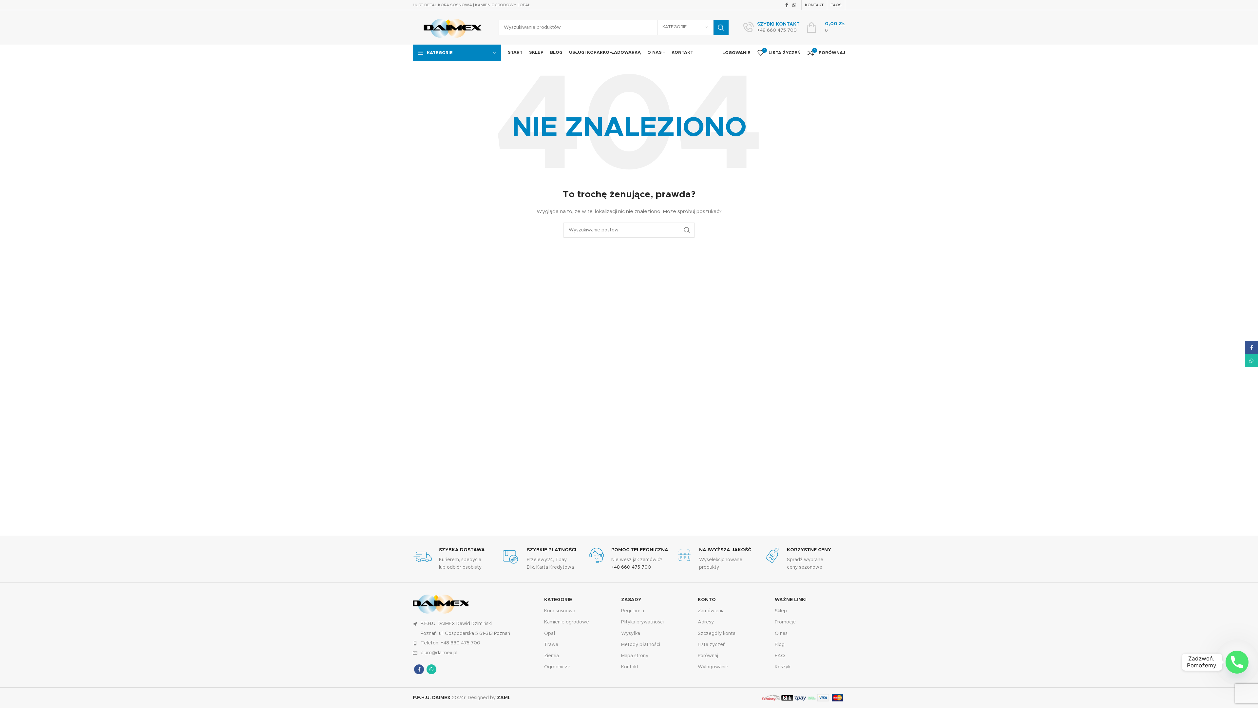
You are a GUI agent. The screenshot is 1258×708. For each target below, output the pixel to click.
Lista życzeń (712, 644)
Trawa (551, 644)
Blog (780, 644)
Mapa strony (634, 656)
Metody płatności (640, 644)
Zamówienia (711, 611)
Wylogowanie (713, 667)
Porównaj (708, 656)
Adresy (706, 622)
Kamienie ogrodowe (566, 622)
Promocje (785, 622)
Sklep (781, 611)
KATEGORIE (558, 600)
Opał (549, 633)
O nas (781, 633)
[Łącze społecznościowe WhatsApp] (794, 5)
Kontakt (630, 667)
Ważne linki (791, 600)
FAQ (780, 656)
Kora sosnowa (559, 611)
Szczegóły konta (716, 633)
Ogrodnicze (557, 667)
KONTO (707, 600)
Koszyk (783, 667)
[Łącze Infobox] (771, 27)
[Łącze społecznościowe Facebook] (786, 5)
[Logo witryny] (451, 27)
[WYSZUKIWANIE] (721, 27)
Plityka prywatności (642, 622)
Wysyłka (630, 633)
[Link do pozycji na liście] (475, 643)
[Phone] (1237, 662)
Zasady (631, 600)
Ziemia (551, 656)
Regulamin (632, 611)
